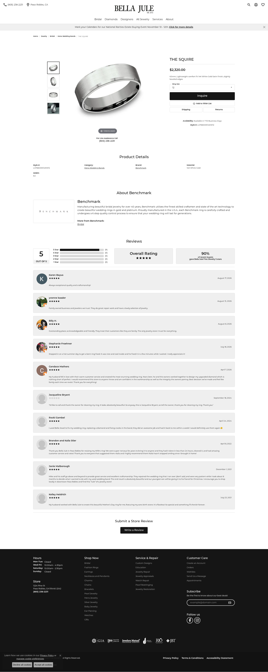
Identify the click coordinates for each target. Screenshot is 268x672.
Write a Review (134, 530)
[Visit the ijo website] (113, 641)
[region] (107, 88)
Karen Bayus (56, 275)
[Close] (264, 27)
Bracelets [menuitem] (89, 589)
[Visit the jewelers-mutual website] (131, 641)
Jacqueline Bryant (59, 395)
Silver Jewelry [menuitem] (91, 602)
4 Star (56, 253)
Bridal (98, 19)
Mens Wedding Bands (66, 36)
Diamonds (111, 19)
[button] (249, 5)
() (106, 250)
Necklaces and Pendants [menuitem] (96, 576)
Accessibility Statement (220, 658)
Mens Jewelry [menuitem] (91, 598)
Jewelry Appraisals (145, 576)
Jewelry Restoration (145, 589)
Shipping (186, 110)
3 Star (56, 256)
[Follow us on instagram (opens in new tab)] (197, 620)
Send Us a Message (196, 576)
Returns (219, 110)
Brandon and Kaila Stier (62, 441)
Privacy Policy (171, 658)
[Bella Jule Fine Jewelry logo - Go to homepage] (134, 9)
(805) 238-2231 (107, 141)
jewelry (44, 36)
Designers (127, 19)
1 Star (56, 262)
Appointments (194, 580)
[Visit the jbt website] (171, 641)
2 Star (56, 259)
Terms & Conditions (192, 658)
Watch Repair (142, 580)
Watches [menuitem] (88, 615)
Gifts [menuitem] (86, 619)
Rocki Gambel (57, 418)
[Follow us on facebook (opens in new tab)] (190, 620)
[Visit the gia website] (98, 641)
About (170, 19)
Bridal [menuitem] (87, 563)
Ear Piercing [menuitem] (90, 611)
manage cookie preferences (30, 658)
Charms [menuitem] (88, 580)
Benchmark (141, 168)
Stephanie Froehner (60, 344)
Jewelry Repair (143, 572)
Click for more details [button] (181, 27)
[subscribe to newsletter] (229, 602)
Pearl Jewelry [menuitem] (90, 593)
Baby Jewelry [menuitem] (91, 606)
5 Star (56, 250)
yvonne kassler (57, 298)
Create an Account (196, 563)
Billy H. (53, 321)
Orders (190, 567)
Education (141, 567)
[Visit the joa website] (147, 641)
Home (35, 36)
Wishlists (191, 572)
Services (157, 19)
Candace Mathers (59, 367)
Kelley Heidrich (57, 495)
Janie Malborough (59, 466)
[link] (13, 5)
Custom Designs (144, 563)
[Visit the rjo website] (159, 641)
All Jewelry (142, 19)
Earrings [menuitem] (88, 572)
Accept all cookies (43, 664)
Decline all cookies (22, 664)
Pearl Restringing (144, 585)
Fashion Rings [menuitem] (91, 567)
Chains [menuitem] (87, 585)
